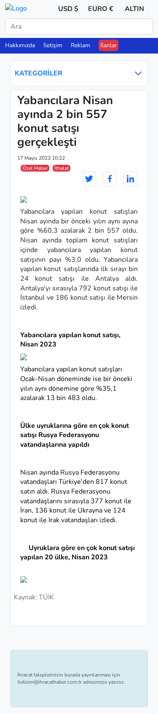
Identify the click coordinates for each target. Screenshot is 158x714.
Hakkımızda (20, 45)
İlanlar (108, 45)
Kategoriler (38, 73)
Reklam (80, 45)
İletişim (52, 45)
